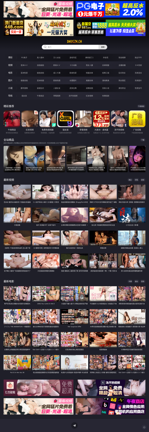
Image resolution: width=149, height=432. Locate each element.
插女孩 (24, 96)
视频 (10, 65)
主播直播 (122, 65)
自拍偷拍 (40, 65)
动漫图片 (73, 80)
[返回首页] (144, 427)
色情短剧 (105, 96)
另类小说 (105, 88)
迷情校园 (89, 88)
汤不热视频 (73, 96)
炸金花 (105, 57)
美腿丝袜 (89, 80)
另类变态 (138, 73)
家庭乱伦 (40, 88)
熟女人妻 (89, 65)
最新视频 (9, 179)
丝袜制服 (105, 65)
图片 (10, 80)
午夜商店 (40, 96)
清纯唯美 (105, 80)
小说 (10, 88)
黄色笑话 (122, 88)
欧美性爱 (73, 73)
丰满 (130, 281)
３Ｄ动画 (73, 65)
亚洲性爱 (24, 73)
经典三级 (105, 73)
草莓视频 (56, 96)
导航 (10, 95)
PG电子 (24, 57)
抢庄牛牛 (138, 57)
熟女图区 (122, 80)
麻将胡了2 (89, 57)
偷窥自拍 (24, 80)
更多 (142, 180)
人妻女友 (56, 88)
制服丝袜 (89, 73)
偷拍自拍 (40, 73)
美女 (130, 180)
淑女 (136, 281)
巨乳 (136, 180)
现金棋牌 (122, 57)
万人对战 (56, 57)
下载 (142, 140)
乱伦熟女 (122, 73)
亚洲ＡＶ (24, 65)
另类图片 (138, 80)
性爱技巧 (138, 88)
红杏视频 (89, 96)
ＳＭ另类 (138, 65)
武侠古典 (73, 88)
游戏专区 (73, 57)
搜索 (103, 47)
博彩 (10, 57)
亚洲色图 (40, 80)
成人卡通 (56, 73)
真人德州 (40, 57)
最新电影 (9, 281)
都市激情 (24, 88)
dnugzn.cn (74, 41)
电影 (10, 72)
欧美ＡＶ (56, 65)
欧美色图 (56, 80)
